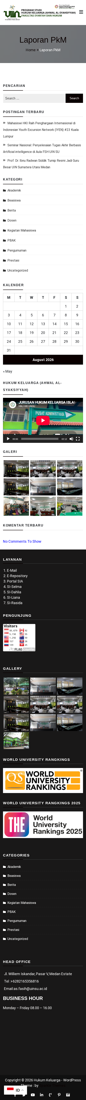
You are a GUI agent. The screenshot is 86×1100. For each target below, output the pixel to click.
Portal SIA (15, 581)
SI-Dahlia (14, 592)
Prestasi (13, 260)
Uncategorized (17, 270)
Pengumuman (16, 250)
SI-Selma (14, 587)
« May (7, 371)
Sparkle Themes (52, 1085)
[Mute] (71, 439)
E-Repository (17, 576)
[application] (43, 420)
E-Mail (12, 570)
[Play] (8, 439)
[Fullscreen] (78, 439)
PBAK (11, 240)
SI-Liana (13, 597)
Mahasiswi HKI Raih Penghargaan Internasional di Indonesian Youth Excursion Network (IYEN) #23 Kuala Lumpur (41, 129)
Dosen (11, 220)
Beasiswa (14, 200)
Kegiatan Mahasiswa (21, 230)
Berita (11, 210)
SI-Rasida (14, 603)
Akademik (14, 190)
